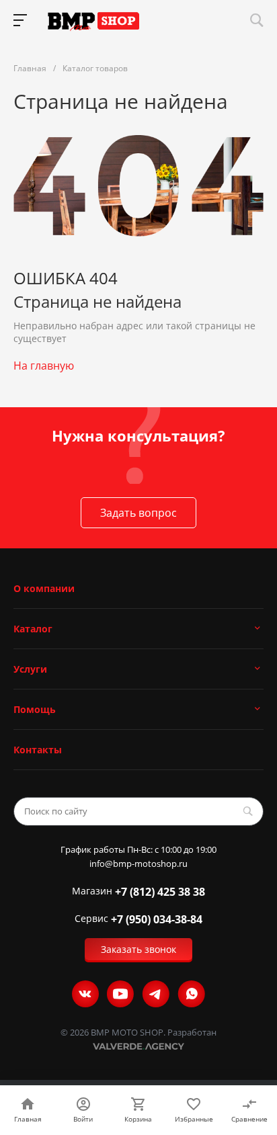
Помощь (34, 709)
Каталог (32, 628)
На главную (43, 365)
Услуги (30, 669)
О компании (44, 588)
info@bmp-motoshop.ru (138, 864)
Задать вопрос (138, 512)
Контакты (37, 749)
